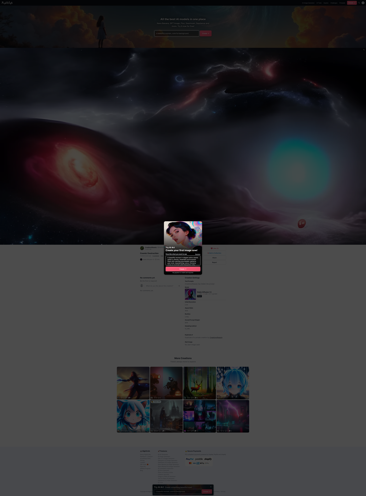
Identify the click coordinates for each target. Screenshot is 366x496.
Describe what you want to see (176, 254)
